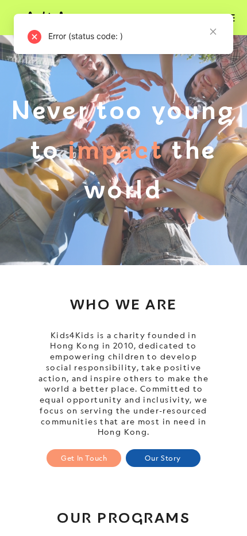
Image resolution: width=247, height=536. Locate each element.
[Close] (213, 81)
